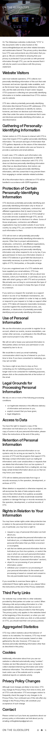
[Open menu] (3, 12)
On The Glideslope (15, 7)
